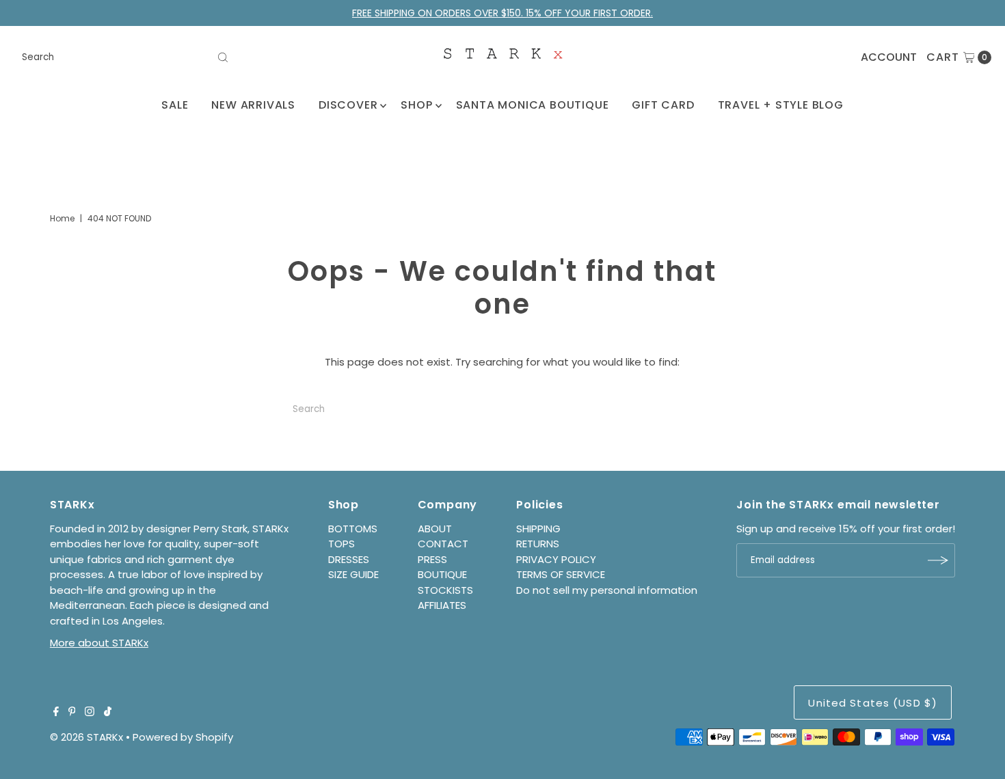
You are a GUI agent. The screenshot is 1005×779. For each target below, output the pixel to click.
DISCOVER (348, 105)
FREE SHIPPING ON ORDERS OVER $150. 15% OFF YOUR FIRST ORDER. (502, 13)
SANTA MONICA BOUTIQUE (532, 105)
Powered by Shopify (183, 737)
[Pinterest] (72, 712)
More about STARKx (99, 643)
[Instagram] (89, 712)
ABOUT (435, 528)
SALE (174, 105)
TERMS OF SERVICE (560, 574)
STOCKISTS (445, 590)
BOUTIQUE (442, 574)
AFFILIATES (442, 605)
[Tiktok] (107, 712)
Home (62, 218)
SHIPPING (538, 528)
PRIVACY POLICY (556, 559)
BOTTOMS (352, 528)
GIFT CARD (663, 105)
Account (889, 57)
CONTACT (443, 543)
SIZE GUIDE (353, 574)
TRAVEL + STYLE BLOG (781, 105)
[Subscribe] (938, 560)
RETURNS (537, 543)
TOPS (341, 543)
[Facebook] (56, 712)
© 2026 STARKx (86, 737)
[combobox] (125, 57)
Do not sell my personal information (606, 590)
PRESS (432, 559)
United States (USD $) (872, 703)
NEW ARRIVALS (253, 105)
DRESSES (348, 559)
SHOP (416, 105)
